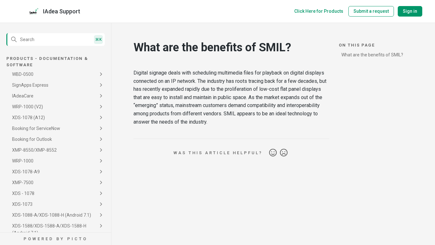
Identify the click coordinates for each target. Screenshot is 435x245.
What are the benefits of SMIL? (372, 54)
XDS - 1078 (23, 193)
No (284, 152)
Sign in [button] (410, 11)
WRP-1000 (22, 160)
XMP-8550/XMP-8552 (34, 150)
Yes (273, 152)
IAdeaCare (22, 95)
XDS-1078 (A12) (28, 117)
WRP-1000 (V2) (27, 106)
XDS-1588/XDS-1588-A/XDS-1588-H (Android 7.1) (49, 229)
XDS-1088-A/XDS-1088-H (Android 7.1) (51, 215)
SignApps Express (30, 85)
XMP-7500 (22, 182)
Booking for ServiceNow (36, 128)
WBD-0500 (22, 74)
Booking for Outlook (32, 139)
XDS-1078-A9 (26, 171)
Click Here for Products (318, 11)
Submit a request (371, 11)
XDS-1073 (22, 204)
